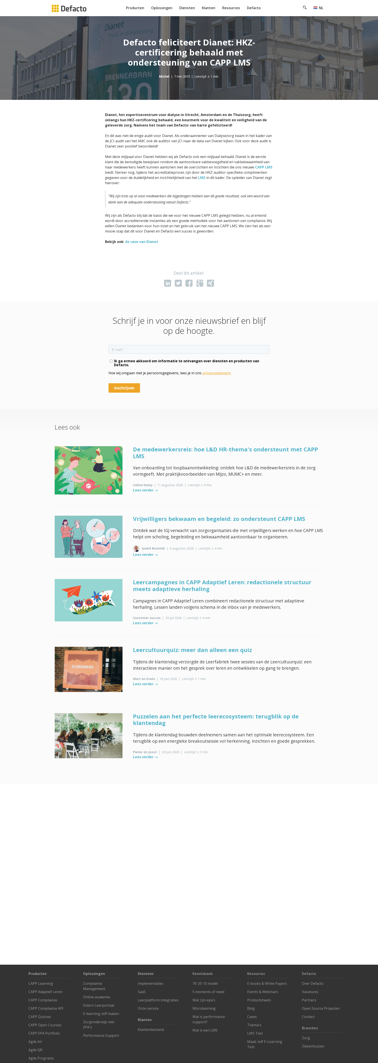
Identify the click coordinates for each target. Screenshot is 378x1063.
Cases (252, 1016)
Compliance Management (94, 986)
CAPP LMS (263, 167)
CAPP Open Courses (44, 1025)
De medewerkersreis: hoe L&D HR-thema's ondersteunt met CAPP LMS (225, 453)
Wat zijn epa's (203, 1000)
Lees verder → (145, 490)
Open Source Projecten (321, 1008)
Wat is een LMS (205, 1030)
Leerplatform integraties (158, 1000)
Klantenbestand (151, 1029)
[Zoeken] (304, 8)
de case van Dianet (141, 241)
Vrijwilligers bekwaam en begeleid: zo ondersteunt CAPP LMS (219, 519)
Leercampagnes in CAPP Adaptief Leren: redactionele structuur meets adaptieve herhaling (222, 585)
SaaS (142, 991)
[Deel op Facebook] (189, 283)
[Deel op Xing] (210, 283)
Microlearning (204, 1008)
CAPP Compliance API (45, 1008)
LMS (201, 177)
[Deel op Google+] (199, 283)
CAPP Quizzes (39, 1016)
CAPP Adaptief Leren (45, 991)
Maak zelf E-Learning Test (264, 1044)
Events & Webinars (262, 991)
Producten (135, 7)
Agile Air (35, 1041)
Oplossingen (161, 7)
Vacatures (310, 991)
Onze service (148, 1008)
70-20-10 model (205, 983)
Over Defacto (313, 983)
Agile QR (35, 1049)
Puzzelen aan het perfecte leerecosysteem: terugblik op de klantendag (216, 720)
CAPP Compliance (42, 1000)
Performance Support (101, 1035)
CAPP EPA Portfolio (44, 1033)
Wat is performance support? (208, 1019)
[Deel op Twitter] (178, 283)
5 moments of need (208, 991)
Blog (251, 1008)
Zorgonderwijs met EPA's (98, 1025)
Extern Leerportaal (98, 1005)
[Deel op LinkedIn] (167, 283)
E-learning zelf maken (101, 1013)
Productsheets (259, 1000)
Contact (308, 1016)
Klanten (208, 7)
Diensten (187, 7)
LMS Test (255, 1033)
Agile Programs (41, 1058)
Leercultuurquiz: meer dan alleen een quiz (192, 650)
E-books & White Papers (267, 983)
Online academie (96, 997)
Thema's (254, 1025)
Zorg (306, 1037)
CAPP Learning (40, 983)
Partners (309, 1000)
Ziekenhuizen (313, 1046)
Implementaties (150, 983)
